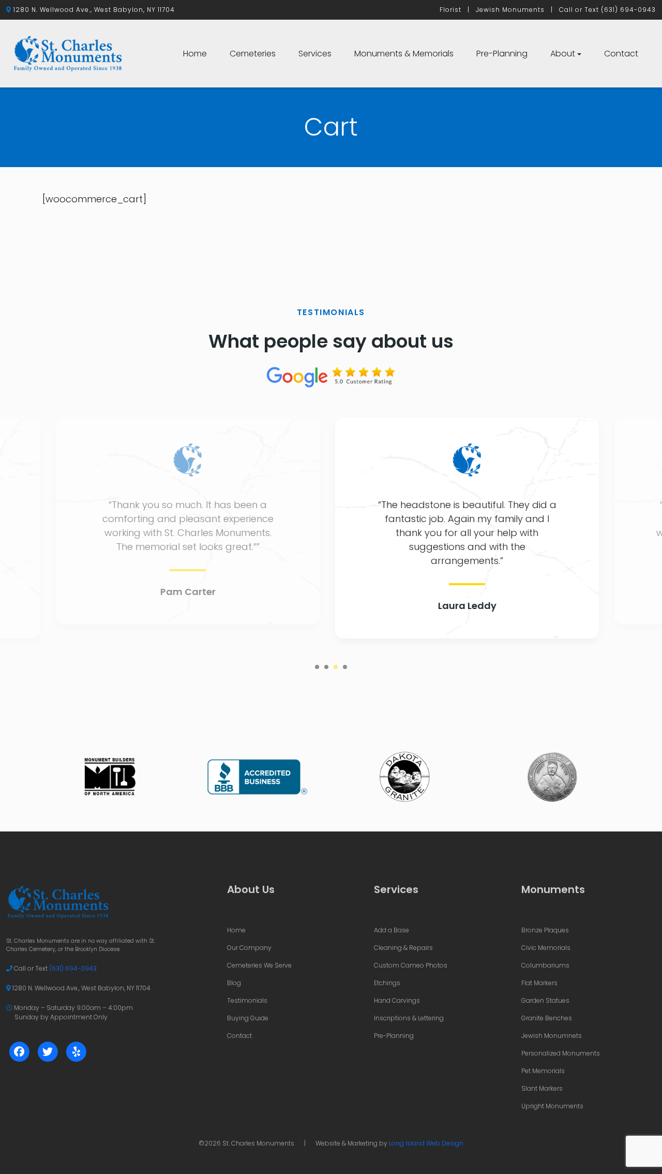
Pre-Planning (502, 54)
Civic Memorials (545, 947)
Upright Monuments (552, 1106)
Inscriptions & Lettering (409, 1018)
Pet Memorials (543, 1070)
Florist (450, 9)
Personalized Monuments (560, 1053)
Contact (621, 54)
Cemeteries (253, 54)
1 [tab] (317, 667)
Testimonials (247, 1000)
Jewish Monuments (510, 9)
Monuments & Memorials (404, 54)
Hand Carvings (397, 1000)
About (562, 54)
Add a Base (391, 930)
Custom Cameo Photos (410, 965)
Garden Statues (545, 1000)
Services (315, 54)
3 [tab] (336, 667)
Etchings (387, 982)
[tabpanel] (331, 528)
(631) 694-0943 (628, 9)
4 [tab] (345, 667)
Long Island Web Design (426, 1143)
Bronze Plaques (545, 930)
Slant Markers (542, 1088)
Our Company (249, 947)
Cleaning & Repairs (403, 947)
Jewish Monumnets (551, 1035)
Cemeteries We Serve (259, 965)
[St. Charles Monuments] (67, 53)
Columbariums (545, 965)
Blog (234, 982)
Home (195, 54)
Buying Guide (247, 1018)
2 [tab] (326, 667)
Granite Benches (546, 1018)
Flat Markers (539, 982)
